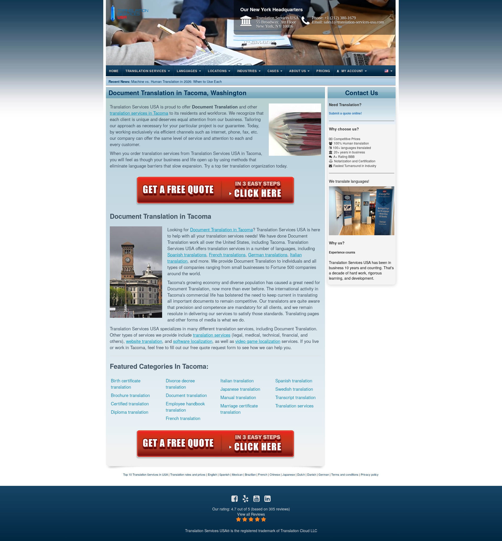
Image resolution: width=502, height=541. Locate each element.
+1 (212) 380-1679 (340, 18)
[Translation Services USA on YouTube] (256, 499)
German (323, 474)
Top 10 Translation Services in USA (145, 474)
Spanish (224, 474)
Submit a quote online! (345, 113)
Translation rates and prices (188, 474)
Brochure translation (130, 395)
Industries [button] (247, 71)
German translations (267, 254)
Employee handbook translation (185, 406)
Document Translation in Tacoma (221, 229)
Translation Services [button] (146, 71)
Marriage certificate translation (239, 408)
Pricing (323, 71)
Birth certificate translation (125, 383)
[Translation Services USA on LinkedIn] (267, 499)
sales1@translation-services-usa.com (354, 22)
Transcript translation (295, 397)
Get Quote (215, 190)
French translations (227, 254)
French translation (183, 418)
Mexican (237, 474)
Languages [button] (187, 71)
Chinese (275, 474)
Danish (311, 474)
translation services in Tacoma (139, 113)
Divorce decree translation (180, 383)
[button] (388, 70)
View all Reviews (251, 514)
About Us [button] (297, 71)
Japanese (288, 474)
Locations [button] (217, 71)
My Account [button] (352, 71)
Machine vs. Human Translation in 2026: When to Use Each (176, 81)
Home (114, 71)
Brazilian (250, 474)
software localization (192, 341)
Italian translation (237, 380)
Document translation (186, 395)
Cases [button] (273, 71)
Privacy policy (370, 474)
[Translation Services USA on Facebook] (234, 499)
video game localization (257, 341)
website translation (144, 341)
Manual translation (238, 397)
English (212, 474)
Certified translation (130, 403)
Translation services (294, 405)
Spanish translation (293, 380)
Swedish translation (294, 389)
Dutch (301, 474)
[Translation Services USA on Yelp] (245, 499)
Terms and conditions (344, 474)
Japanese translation (240, 389)
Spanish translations (186, 254)
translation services (211, 335)
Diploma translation (129, 412)
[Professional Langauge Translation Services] (128, 12)
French (262, 474)
